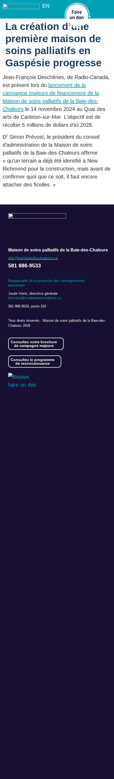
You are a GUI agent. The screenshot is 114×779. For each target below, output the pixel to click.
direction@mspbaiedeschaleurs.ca (34, 298)
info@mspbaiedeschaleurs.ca (33, 258)
